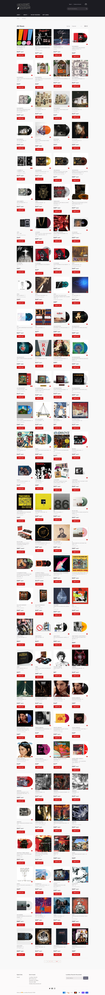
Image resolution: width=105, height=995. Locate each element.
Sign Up (85, 978)
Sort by (68, 26)
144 (57, 961)
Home (18, 18)
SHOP (18, 14)
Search (18, 977)
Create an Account (77, 4)
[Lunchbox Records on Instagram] (54, 988)
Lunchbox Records (28, 992)
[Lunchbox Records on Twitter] (49, 988)
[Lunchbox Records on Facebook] (52, 988)
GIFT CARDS (46, 14)
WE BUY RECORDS (35, 14)
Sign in (70, 4)
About (25, 14)
